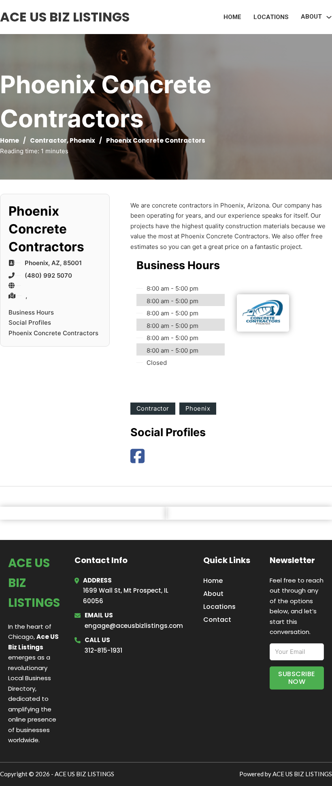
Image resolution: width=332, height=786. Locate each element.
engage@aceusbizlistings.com (134, 625)
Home (232, 17)
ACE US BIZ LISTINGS (65, 17)
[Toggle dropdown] (329, 17)
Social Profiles (30, 322)
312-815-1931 (103, 650)
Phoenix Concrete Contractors (53, 333)
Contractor (48, 140)
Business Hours (31, 312)
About (213, 593)
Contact (217, 619)
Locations (271, 17)
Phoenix (82, 140)
